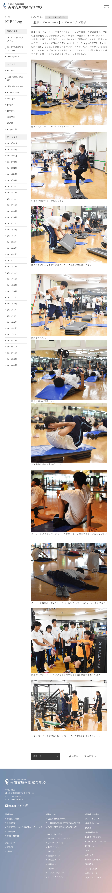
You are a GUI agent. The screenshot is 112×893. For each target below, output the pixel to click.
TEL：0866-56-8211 (14, 796)
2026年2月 (12, 180)
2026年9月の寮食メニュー (15, 39)
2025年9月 (12, 211)
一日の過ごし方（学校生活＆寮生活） (65, 822)
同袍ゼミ (11, 851)
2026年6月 (12, 155)
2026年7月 (12, 149)
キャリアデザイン (56, 877)
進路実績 (11, 831)
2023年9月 (12, 359)
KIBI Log (89, 846)
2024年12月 (12, 266)
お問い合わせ (91, 873)
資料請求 (89, 864)
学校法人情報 (13, 818)
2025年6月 (12, 229)
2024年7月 (12, 297)
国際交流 (11, 117)
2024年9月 (12, 285)
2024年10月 (12, 279)
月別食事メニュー (15, 86)
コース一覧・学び (54, 834)
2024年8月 (12, 291)
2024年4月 (12, 315)
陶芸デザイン (54, 847)
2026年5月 (12, 161)
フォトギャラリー (93, 818)
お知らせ (89, 855)
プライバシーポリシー (95, 877)
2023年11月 (12, 346)
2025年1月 (12, 260)
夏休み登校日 (13, 56)
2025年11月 (12, 198)
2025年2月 (12, 254)
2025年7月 (12, 223)
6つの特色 (11, 822)
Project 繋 (12, 129)
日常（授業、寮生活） (15, 78)
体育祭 (10, 104)
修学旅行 (11, 110)
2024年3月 (12, 322)
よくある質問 (91, 868)
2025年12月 (12, 192)
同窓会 (88, 827)
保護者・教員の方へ (94, 836)
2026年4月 (12, 168)
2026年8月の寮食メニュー (15, 49)
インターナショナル (57, 872)
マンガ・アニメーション (59, 838)
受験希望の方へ (92, 823)
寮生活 (10, 847)
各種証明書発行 (92, 832)
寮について (10, 843)
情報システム (54, 868)
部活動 (10, 123)
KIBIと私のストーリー (95, 841)
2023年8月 (12, 365)
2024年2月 (12, 328)
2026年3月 (12, 174)
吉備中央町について (57, 818)
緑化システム (54, 851)
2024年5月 (12, 309)
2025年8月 (12, 217)
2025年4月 (12, 242)
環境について (52, 814)
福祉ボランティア (56, 864)
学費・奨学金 (13, 835)
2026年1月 (12, 186)
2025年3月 (12, 248)
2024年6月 (12, 303)
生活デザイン (54, 855)
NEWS (10, 70)
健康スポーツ (54, 860)
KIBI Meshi (13, 92)
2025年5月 (12, 235)
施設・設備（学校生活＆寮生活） (63, 827)
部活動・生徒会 (92, 814)
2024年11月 (12, 272)
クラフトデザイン (56, 843)
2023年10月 (12, 353)
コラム (88, 850)
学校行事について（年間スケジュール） (25, 827)
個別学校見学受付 (93, 859)
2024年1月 (12, 334)
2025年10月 (12, 205)
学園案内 (9, 814)
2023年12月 (12, 340)
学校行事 (11, 98)
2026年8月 (12, 143)
